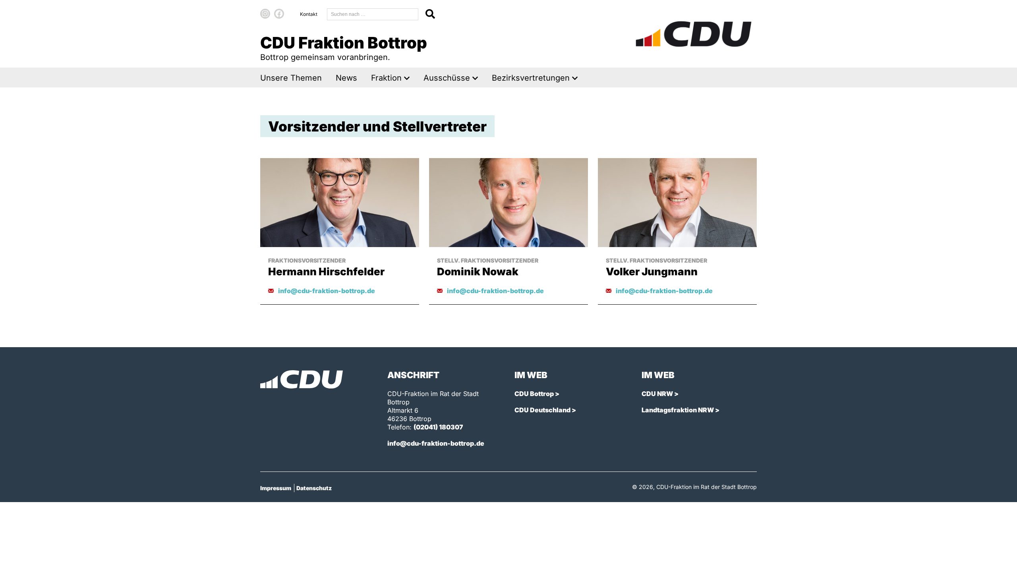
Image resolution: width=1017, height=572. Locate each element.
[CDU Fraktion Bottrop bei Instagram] (265, 14)
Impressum (275, 488)
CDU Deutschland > (545, 410)
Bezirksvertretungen (531, 78)
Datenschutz (314, 488)
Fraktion (386, 78)
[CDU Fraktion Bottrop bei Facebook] (279, 14)
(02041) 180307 (438, 427)
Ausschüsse (446, 78)
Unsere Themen (291, 78)
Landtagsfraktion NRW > (680, 410)
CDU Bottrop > (536, 394)
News (346, 78)
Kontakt (308, 14)
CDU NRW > (660, 394)
